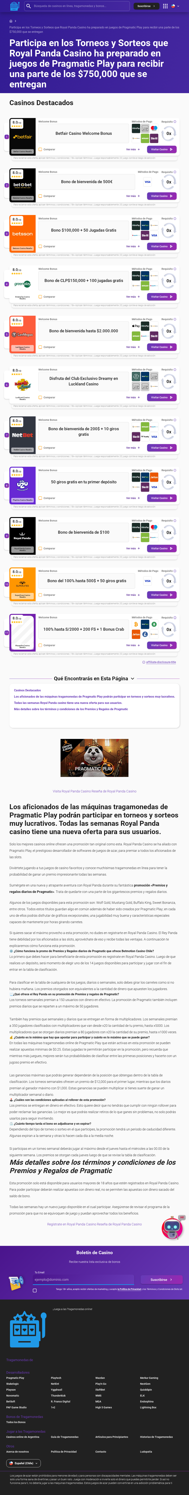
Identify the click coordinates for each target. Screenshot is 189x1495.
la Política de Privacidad (129, 1289)
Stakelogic (12, 1383)
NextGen (145, 1383)
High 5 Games (103, 1407)
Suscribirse (159, 1280)
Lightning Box (148, 1407)
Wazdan (100, 1377)
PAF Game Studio (16, 1407)
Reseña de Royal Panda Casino (114, 791)
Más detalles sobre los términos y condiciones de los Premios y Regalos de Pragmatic (71, 709)
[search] (77, 6)
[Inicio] (10, 21)
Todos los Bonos (15, 1422)
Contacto (100, 1451)
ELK (142, 1395)
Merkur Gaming (149, 1377)
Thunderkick (58, 1395)
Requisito (167, 121)
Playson (11, 1389)
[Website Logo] (28, 1329)
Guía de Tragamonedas (64, 1436)
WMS (98, 1395)
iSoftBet (100, 1389)
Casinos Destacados (27, 690)
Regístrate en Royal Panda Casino (71, 1224)
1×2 (53, 1407)
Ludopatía (146, 1451)
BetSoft (10, 1401)
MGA (98, 1401)
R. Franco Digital (60, 1401)
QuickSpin (146, 1389)
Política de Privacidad (64, 1451)
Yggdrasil (56, 1389)
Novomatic (12, 1395)
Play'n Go (100, 1383)
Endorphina (147, 1401)
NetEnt (55, 1383)
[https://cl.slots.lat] (14, 6)
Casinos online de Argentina (22, 1436)
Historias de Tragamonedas (156, 1436)
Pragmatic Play (15, 1377)
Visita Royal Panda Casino (72, 791)
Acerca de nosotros (17, 1451)
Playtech (56, 1377)
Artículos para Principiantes (111, 1436)
